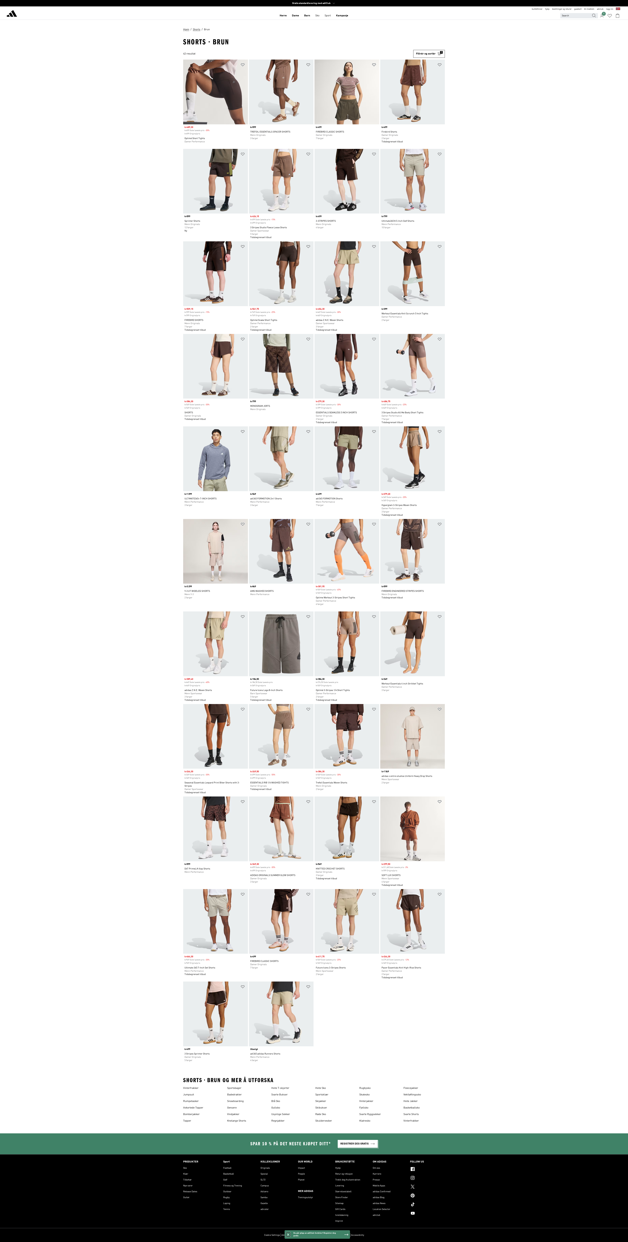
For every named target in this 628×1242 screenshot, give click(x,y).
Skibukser (321, 1108)
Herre (283, 15)
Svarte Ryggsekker (370, 1114)
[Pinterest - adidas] (427, 1196)
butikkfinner (537, 9)
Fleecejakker (410, 1088)
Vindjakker (233, 1114)
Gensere (232, 1108)
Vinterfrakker (191, 1088)
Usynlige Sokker (280, 1114)
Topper (187, 1121)
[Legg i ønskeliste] (242, 65)
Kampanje (342, 15)
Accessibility (357, 1235)
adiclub (600, 9)
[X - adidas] (427, 1187)
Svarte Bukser (279, 1094)
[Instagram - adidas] (427, 1178)
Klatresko (364, 1121)
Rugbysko (365, 1088)
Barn (307, 15)
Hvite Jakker (410, 1101)
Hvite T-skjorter (280, 1088)
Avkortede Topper (193, 1108)
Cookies (304, 1235)
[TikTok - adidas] (427, 1204)
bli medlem (589, 9)
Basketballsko (411, 1108)
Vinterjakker (366, 1101)
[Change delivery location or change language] (618, 9)
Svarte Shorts (411, 1114)
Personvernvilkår (318, 1235)
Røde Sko (320, 1114)
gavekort (578, 9)
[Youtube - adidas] (427, 1213)
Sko (317, 15)
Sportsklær (321, 1094)
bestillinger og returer (562, 9)
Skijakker (320, 1101)
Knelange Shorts (236, 1121)
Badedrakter (234, 1094)
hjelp (547, 9)
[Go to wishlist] (610, 16)
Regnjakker (278, 1121)
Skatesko (364, 1094)
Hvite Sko (320, 1088)
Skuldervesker (323, 1121)
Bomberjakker (191, 1114)
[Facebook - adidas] (427, 1169)
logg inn (609, 9)
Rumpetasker (191, 1101)
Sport (328, 15)
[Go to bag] (617, 16)
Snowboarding (235, 1101)
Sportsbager (234, 1088)
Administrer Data (290, 1235)
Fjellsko (363, 1108)
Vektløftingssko (412, 1094)
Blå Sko (275, 1101)
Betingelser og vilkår (339, 1235)
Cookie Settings (272, 1235)
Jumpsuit (188, 1094)
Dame (295, 15)
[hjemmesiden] (12, 14)
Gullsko (275, 1108)
